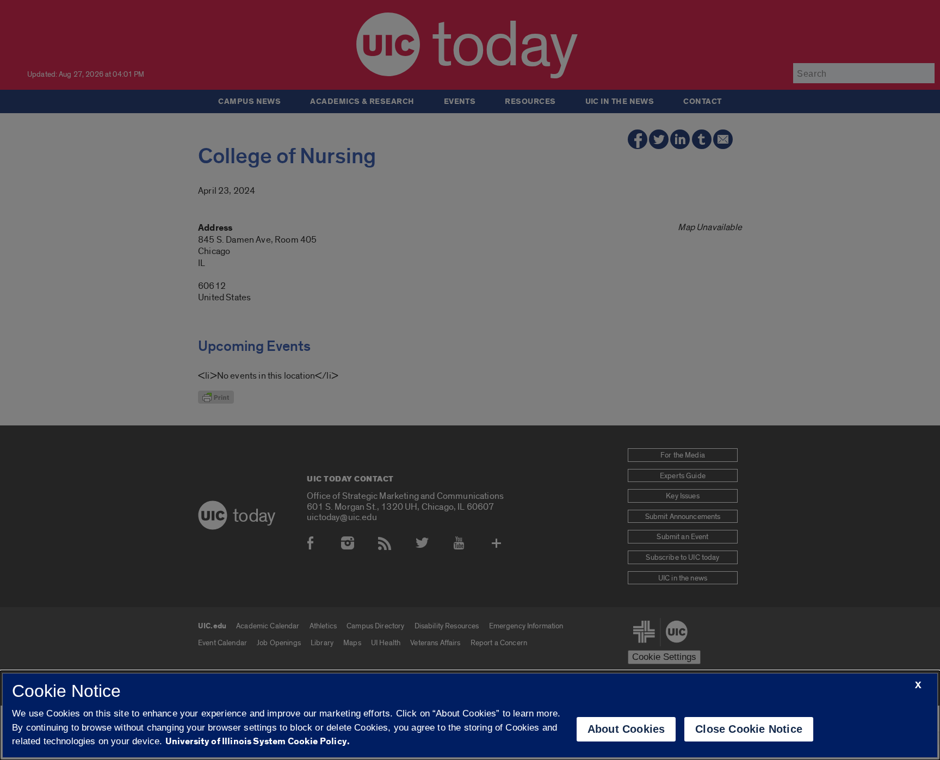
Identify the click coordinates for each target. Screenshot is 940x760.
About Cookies (626, 729)
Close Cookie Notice (748, 729)
